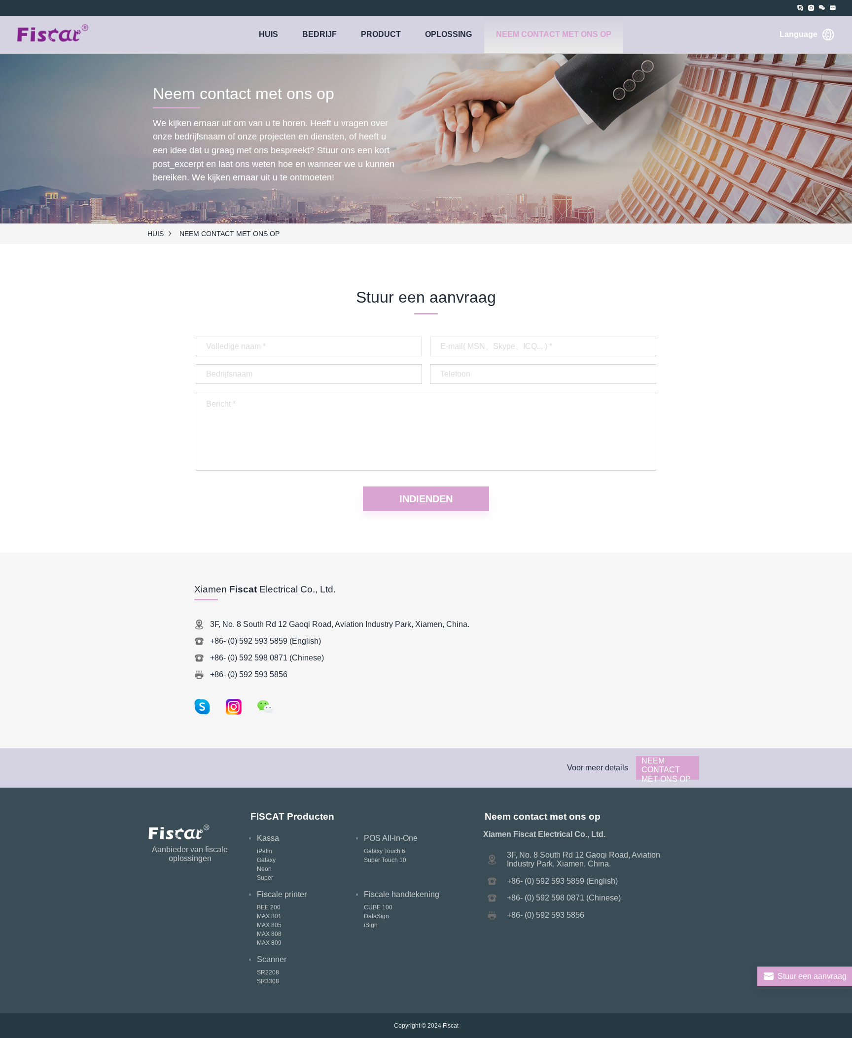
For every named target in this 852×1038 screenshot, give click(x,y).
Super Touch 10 (385, 860)
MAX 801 (269, 916)
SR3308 (268, 981)
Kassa (268, 838)
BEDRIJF (319, 34)
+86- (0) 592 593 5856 (248, 674)
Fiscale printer (282, 894)
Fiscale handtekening (401, 894)
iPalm (264, 851)
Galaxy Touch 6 (384, 851)
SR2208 (268, 972)
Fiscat (451, 1025)
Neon (264, 868)
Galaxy (266, 860)
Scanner (271, 959)
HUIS (268, 34)
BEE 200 (269, 907)
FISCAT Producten (292, 816)
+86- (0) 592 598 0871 (248, 658)
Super (265, 877)
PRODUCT (381, 34)
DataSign (376, 916)
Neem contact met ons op (553, 34)
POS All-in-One (391, 838)
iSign (371, 925)
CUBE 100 (378, 907)
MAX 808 (269, 934)
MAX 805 (269, 925)
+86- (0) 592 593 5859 (248, 641)
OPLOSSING (448, 34)
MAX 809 (269, 942)
